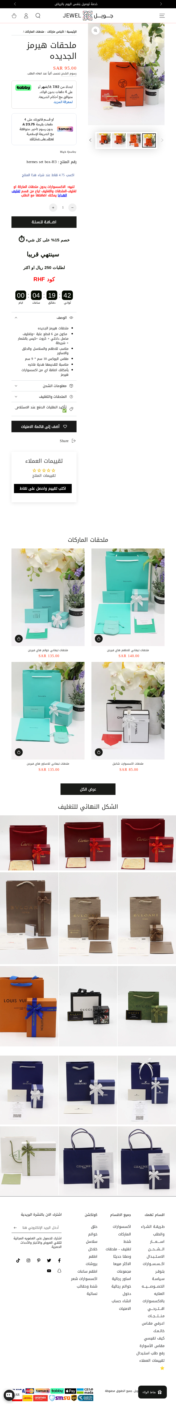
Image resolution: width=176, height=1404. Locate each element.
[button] (38, 16)
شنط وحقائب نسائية (87, 1290)
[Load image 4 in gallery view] (103, 140)
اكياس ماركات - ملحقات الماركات (44, 31)
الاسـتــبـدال (156, 1256)
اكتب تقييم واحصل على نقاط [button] (43, 488)
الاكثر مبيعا (122, 1263)
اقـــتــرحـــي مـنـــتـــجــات (156, 1312)
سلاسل (91, 1241)
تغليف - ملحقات (118, 1249)
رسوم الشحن (69, 73)
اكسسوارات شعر (84, 1278)
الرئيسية (72, 31)
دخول (127, 1293)
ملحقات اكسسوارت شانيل (128, 763)
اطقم (93, 1256)
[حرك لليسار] (161, 4)
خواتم (92, 1234)
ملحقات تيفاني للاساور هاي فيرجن (48, 763)
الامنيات (125, 1308)
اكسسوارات (122, 1226)
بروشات (91, 1263)
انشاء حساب (121, 1301)
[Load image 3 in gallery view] (119, 140)
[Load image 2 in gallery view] (134, 140)
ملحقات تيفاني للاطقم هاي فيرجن (128, 650)
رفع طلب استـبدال (150, 1353)
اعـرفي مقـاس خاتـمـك (153, 1327)
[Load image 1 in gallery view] (149, 140)
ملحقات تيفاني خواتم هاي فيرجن (48, 650)
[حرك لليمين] (15, 4)
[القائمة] (162, 16)
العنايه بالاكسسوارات (154, 1297)
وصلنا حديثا (122, 1256)
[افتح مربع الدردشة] (9, 1395)
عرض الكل (88, 789)
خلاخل (92, 1249)
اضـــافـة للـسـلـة (44, 222)
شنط (127, 1241)
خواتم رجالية (121, 1286)
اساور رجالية (121, 1278)
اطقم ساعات (87, 1271)
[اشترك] (14, 1228)
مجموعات (124, 1271)
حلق (94, 1226)
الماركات (124, 1234)
